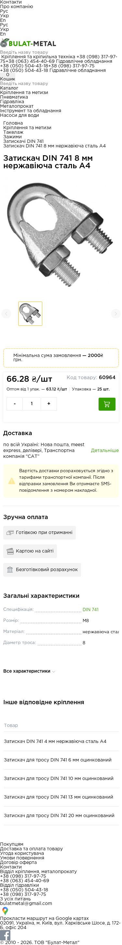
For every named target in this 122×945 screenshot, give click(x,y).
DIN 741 (91, 610)
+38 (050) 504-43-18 (24, 66)
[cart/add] (107, 404)
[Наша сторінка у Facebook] (61, 935)
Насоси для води (19, 115)
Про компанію (16, 7)
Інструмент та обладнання (30, 111)
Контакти (11, 2)
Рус (4, 11)
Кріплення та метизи (24, 93)
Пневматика (14, 97)
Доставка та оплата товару (31, 849)
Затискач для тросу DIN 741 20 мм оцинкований (59, 816)
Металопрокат (17, 106)
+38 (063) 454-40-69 (30, 61)
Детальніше (105, 451)
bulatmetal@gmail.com (26, 904)
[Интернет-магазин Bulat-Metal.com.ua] (61, 43)
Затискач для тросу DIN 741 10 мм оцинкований (59, 779)
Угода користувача (22, 854)
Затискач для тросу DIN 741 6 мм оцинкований (58, 760)
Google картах (72, 919)
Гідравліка (12, 102)
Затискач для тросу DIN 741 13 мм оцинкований (58, 797)
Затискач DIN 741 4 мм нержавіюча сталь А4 (55, 742)
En (3, 20)
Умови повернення (22, 858)
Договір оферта (18, 863)
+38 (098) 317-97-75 (71, 66)
